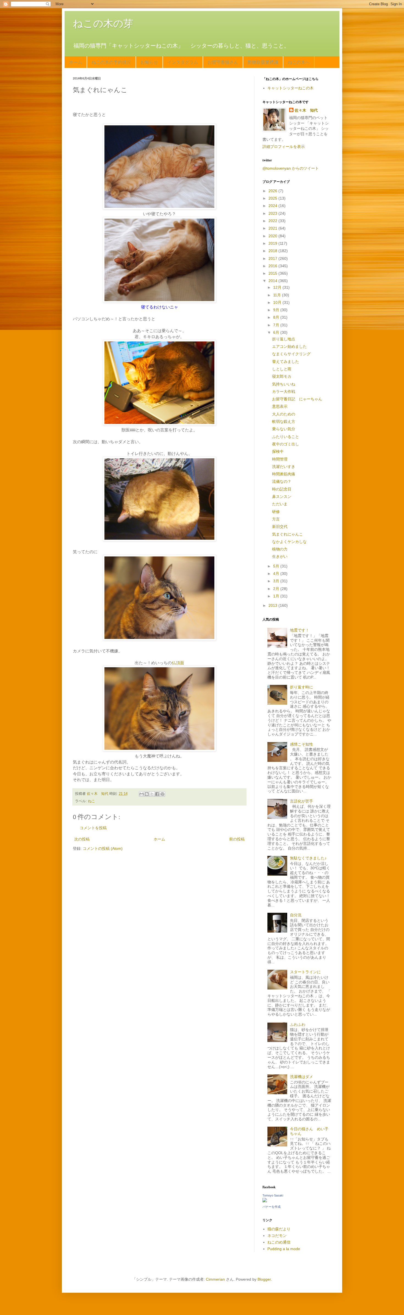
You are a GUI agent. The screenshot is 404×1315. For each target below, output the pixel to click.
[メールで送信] (141, 794)
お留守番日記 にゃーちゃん (297, 399)
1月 (276, 596)
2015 (273, 273)
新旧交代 (279, 526)
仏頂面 (178, 662)
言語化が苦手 (301, 801)
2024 (273, 205)
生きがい (279, 556)
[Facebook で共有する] (157, 794)
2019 (273, 243)
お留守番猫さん (222, 62)
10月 (278, 302)
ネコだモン (277, 1235)
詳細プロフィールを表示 (283, 146)
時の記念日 (281, 489)
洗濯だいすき (283, 466)
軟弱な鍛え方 (283, 421)
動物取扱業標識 (263, 62)
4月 (276, 573)
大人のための (283, 414)
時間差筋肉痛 (283, 474)
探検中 (278, 451)
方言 (276, 519)
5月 (276, 566)
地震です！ (299, 630)
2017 (273, 258)
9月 (276, 310)
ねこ (91, 801)
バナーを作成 (271, 1206)
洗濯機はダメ (301, 1076)
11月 (277, 295)
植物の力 (279, 549)
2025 (273, 198)
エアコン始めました (289, 346)
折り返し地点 (283, 339)
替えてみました (285, 361)
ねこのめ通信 (278, 1242)
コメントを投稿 (93, 828)
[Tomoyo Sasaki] (264, 1201)
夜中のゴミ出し (285, 444)
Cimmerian (215, 1279)
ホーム (75, 62)
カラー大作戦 (283, 391)
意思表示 (279, 406)
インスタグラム (182, 62)
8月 (276, 317)
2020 (273, 236)
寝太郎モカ (281, 376)
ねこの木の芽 (103, 23)
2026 (273, 191)
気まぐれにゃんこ (287, 534)
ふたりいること (285, 436)
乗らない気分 (283, 429)
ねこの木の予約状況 (111, 62)
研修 (276, 511)
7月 (276, 325)
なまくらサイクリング (291, 354)
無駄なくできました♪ (308, 858)
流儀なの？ (281, 481)
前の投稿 (237, 839)
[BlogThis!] (147, 794)
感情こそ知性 (301, 744)
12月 (278, 287)
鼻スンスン (281, 496)
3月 (276, 581)
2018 (273, 251)
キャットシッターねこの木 (290, 88)
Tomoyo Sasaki (272, 1195)
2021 (273, 228)
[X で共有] (152, 794)
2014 (273, 281)
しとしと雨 (281, 369)
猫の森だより (278, 1229)
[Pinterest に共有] (162, 794)
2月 (276, 588)
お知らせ (149, 62)
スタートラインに (305, 972)
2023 (273, 213)
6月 (276, 332)
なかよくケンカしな (289, 541)
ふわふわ (297, 1024)
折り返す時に (301, 687)
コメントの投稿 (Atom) (103, 848)
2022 (273, 221)
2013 (273, 605)
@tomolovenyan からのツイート (290, 168)
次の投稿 (82, 839)
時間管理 (279, 459)
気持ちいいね (283, 384)
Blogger (264, 1279)
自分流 (295, 915)
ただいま (279, 504)
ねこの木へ (299, 62)
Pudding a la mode (283, 1249)
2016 (273, 266)
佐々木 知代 (306, 110)
